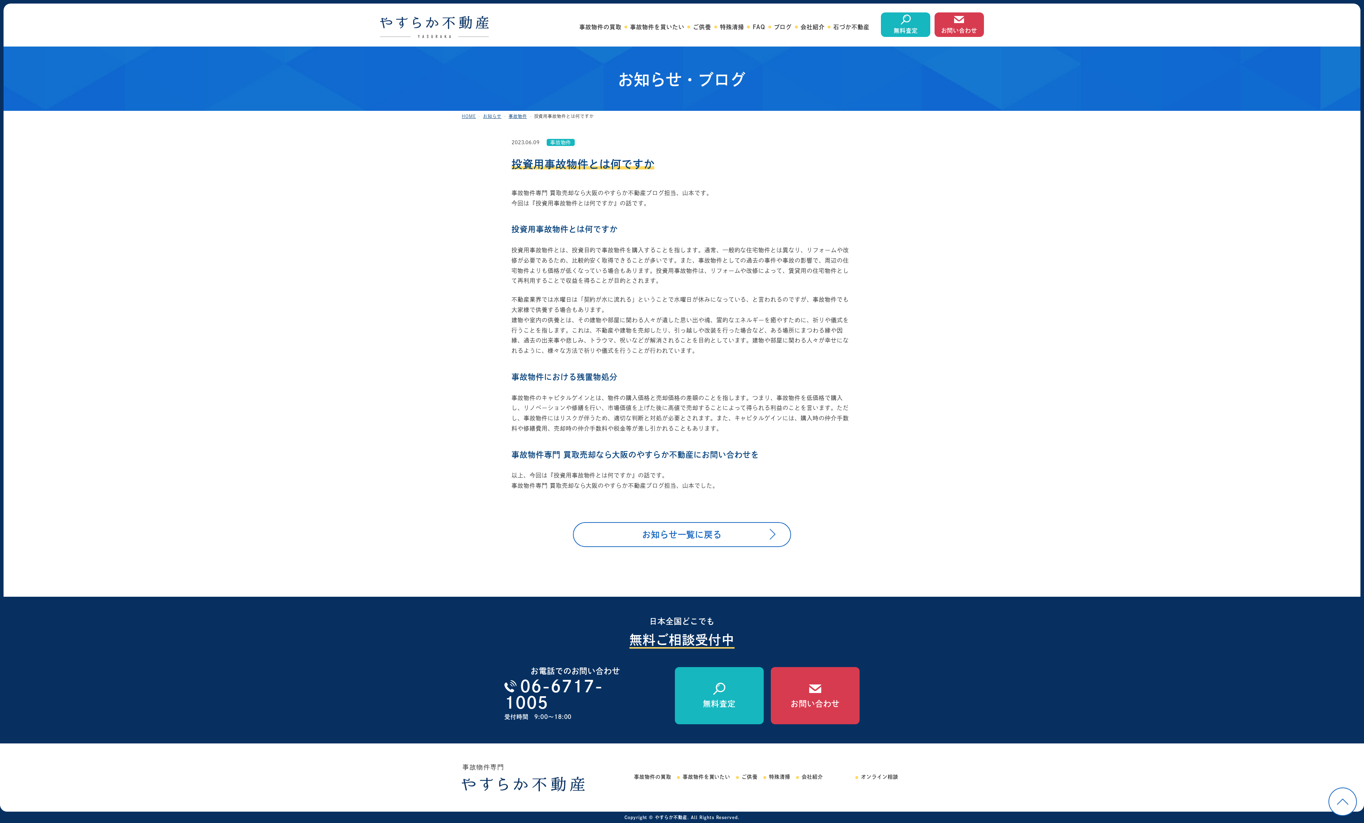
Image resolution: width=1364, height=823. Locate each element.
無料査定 (906, 30)
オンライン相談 (879, 776)
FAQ (759, 27)
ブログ (783, 27)
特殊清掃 (732, 27)
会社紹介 (813, 27)
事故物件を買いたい (657, 27)
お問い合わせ (959, 30)
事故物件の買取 (600, 27)
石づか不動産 (851, 27)
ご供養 (702, 27)
